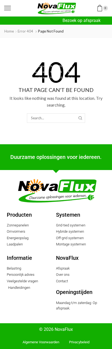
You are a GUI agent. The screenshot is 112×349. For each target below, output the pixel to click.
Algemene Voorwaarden (41, 342)
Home (9, 31)
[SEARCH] (80, 118)
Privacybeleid (79, 342)
